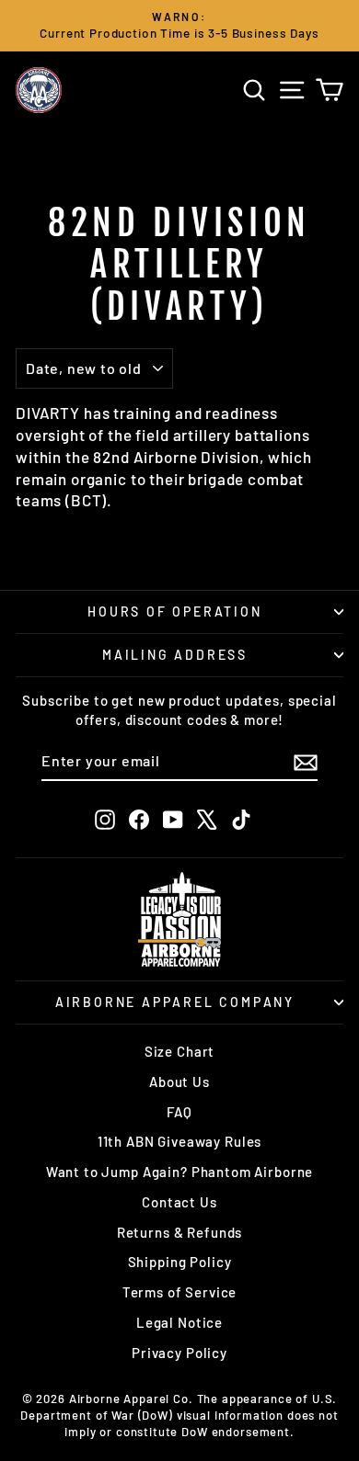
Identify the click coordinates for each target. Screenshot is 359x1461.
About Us (179, 1081)
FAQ (179, 1112)
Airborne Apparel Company (175, 1002)
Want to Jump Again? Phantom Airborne (180, 1171)
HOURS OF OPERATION (174, 611)
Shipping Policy (180, 1261)
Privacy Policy (179, 1352)
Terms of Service (179, 1292)
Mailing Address (175, 655)
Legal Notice (179, 1322)
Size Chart (180, 1051)
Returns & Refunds (179, 1232)
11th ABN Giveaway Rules (180, 1141)
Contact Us (179, 1202)
